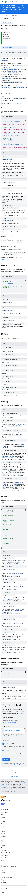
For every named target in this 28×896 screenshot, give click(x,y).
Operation (5, 60)
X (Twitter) (4, 833)
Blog (2, 824)
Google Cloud (4, 855)
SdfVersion (16, 121)
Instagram (3, 829)
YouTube (3, 836)
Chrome (3, 845)
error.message (6, 87)
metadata (20, 65)
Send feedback (7, 22)
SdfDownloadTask (13, 73)
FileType (10, 283)
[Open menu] (2, 2)
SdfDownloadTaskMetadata (9, 69)
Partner (20, 434)
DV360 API (14, 15)
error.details (21, 87)
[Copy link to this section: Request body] (12, 108)
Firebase (3, 848)
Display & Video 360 (13, 2)
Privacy (7, 888)
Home (2, 15)
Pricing (3, 817)
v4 (25, 52)
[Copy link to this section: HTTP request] (12, 93)
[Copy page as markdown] (13, 28)
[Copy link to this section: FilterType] (11, 402)
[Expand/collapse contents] (10, 33)
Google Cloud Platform (6, 877)
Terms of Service (5, 812)
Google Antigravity (5, 852)
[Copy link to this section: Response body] (13, 237)
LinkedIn (3, 831)
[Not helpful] (13, 19)
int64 (8, 182)
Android (3, 843)
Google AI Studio (5, 850)
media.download (6, 78)
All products (4, 882)
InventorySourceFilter (15, 144)
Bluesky (3, 826)
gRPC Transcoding (14, 103)
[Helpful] (11, 19)
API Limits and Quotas (6, 814)
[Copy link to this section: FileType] (9, 334)
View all (3, 860)
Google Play (4, 857)
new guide (21, 7)
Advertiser (21, 424)
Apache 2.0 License (5, 785)
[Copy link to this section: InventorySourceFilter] (21, 659)
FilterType (18, 286)
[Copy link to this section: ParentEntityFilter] (17, 265)
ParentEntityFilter (14, 135)
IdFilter (11, 140)
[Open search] (20, 2)
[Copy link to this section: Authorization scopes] (18, 246)
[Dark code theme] (25, 120)
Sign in (24, 1)
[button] (14, 47)
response (14, 71)
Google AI (3, 880)
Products (8, 15)
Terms (2, 888)
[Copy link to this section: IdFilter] (8, 497)
